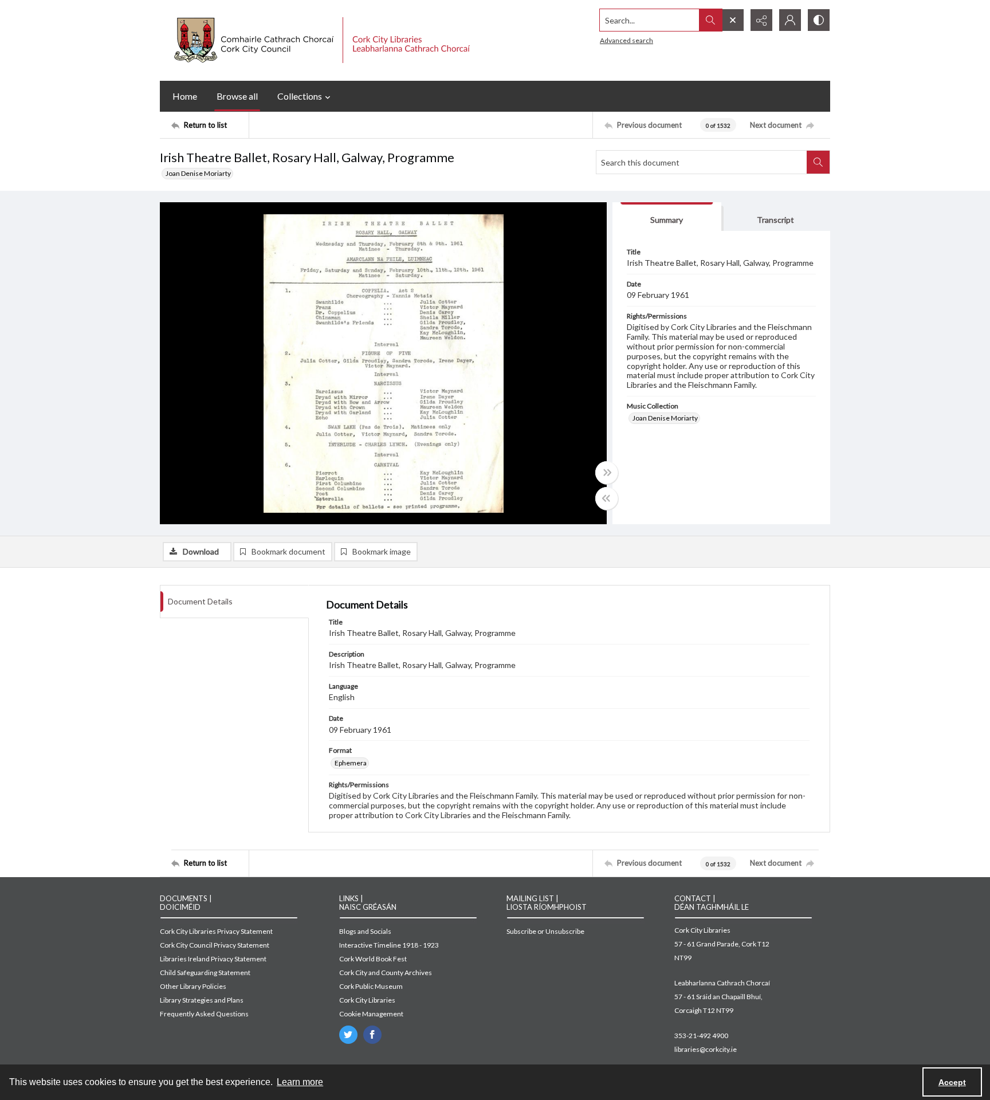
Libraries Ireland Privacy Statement (213, 958)
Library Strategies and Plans (201, 1000)
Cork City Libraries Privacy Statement (216, 931)
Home (184, 96)
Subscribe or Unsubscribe (545, 931)
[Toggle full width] (606, 472)
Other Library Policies (193, 986)
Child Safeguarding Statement (205, 972)
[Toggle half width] (606, 498)
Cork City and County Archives (385, 972)
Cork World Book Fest (373, 958)
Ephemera (351, 763)
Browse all (237, 96)
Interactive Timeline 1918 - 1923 (389, 945)
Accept (952, 1082)
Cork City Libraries (367, 1000)
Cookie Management (371, 1013)
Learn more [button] (300, 1082)
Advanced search (626, 40)
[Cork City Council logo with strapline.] (320, 40)
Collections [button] (299, 96)
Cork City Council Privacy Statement (214, 945)
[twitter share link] (348, 1035)
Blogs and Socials (365, 931)
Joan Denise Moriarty (198, 173)
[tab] (666, 216)
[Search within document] (818, 162)
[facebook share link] (372, 1035)
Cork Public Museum (371, 986)
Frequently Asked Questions (204, 1013)
